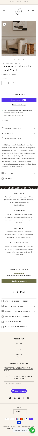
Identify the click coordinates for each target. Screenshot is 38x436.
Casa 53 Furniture (12, 426)
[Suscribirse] (31, 384)
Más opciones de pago (19, 105)
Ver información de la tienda (13, 115)
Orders (19, 354)
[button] (4, 11)
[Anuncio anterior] (4, 2)
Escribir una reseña (19, 281)
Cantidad (4, 79)
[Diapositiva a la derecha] (23, 59)
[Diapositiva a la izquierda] (14, 59)
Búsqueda (19, 343)
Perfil (19, 357)
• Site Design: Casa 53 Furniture (26, 426)
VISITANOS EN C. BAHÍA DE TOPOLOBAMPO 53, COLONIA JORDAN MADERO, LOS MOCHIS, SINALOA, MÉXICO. (18, 368)
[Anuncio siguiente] (34, 2)
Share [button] (6, 121)
